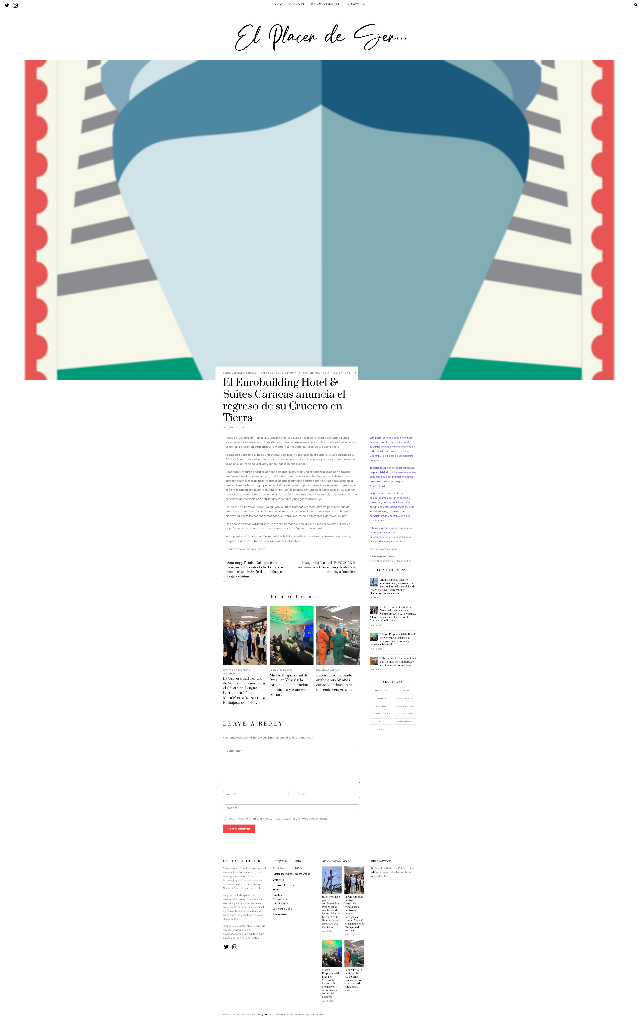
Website (232, 808)
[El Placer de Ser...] (319, 49)
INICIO (277, 4)
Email (302, 794)
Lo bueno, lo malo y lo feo (405, 721)
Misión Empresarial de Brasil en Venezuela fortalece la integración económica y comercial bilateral (289, 685)
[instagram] (15, 4)
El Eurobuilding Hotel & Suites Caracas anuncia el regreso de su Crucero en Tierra (284, 400)
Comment (234, 750)
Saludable (380, 729)
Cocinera (405, 690)
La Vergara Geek (405, 714)
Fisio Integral (381, 706)
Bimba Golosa (381, 690)
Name (231, 794)
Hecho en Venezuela (381, 714)
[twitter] (7, 4)
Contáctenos (355, 4)
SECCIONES (296, 4)
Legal (381, 721)
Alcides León (318, 1014)
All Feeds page (379, 872)
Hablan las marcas (324, 4)
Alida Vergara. (260, 1014)
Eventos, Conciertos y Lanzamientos (290, 373)
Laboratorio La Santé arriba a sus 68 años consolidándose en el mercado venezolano (334, 682)
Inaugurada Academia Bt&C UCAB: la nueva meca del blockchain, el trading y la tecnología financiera (327, 567)
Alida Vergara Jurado (240, 373)
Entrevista (381, 698)
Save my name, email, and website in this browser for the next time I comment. (278, 818)
